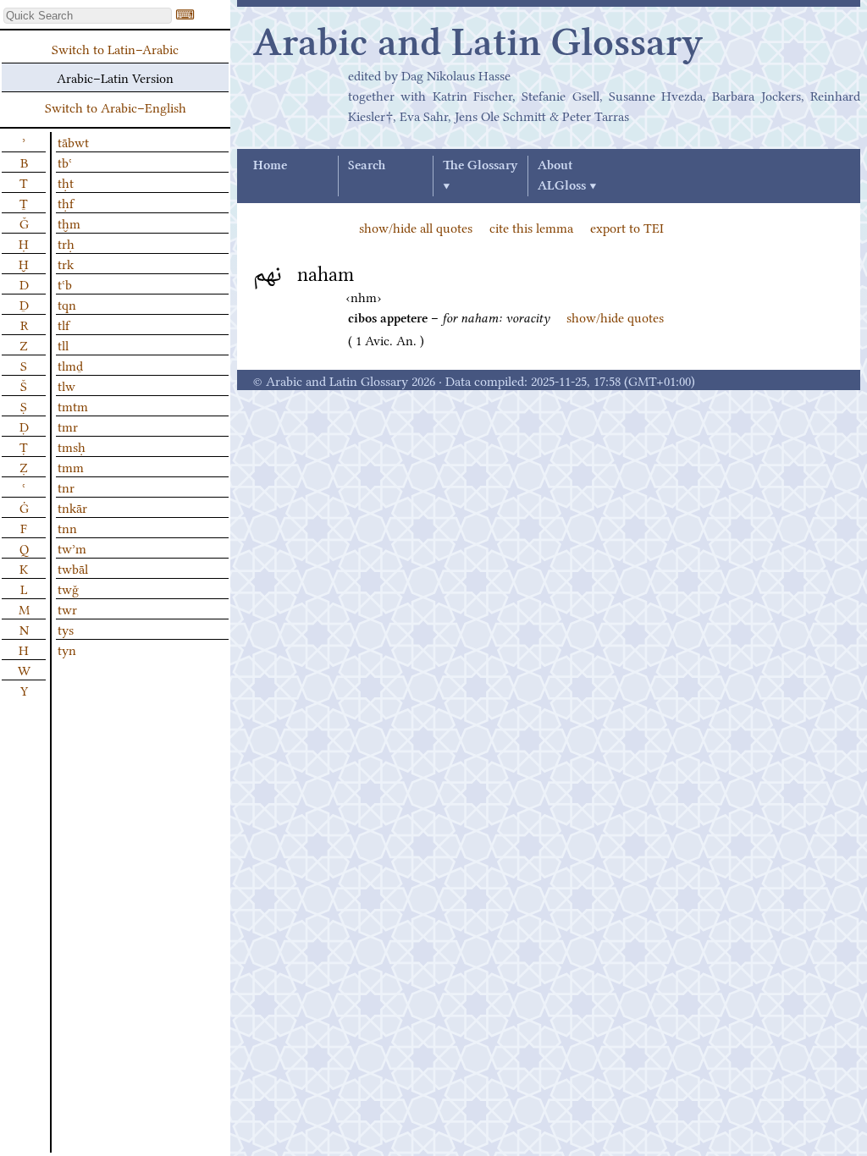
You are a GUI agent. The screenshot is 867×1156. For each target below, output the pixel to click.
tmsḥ (72, 446)
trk (66, 263)
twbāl (73, 568)
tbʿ (65, 161)
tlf (63, 324)
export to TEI (627, 226)
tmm (71, 466)
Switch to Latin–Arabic (115, 48)
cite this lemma (531, 226)
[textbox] (87, 16)
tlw (66, 385)
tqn (67, 304)
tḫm (69, 222)
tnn (67, 527)
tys (66, 628)
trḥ (66, 243)
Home (270, 165)
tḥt (66, 182)
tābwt (73, 141)
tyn (67, 649)
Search (366, 165)
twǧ (68, 588)
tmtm (73, 405)
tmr (68, 425)
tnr (66, 486)
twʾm (72, 547)
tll (63, 344)
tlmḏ (70, 364)
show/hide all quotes (415, 226)
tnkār (72, 507)
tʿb (65, 283)
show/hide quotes (615, 316)
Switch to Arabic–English (115, 106)
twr (67, 608)
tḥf (66, 202)
